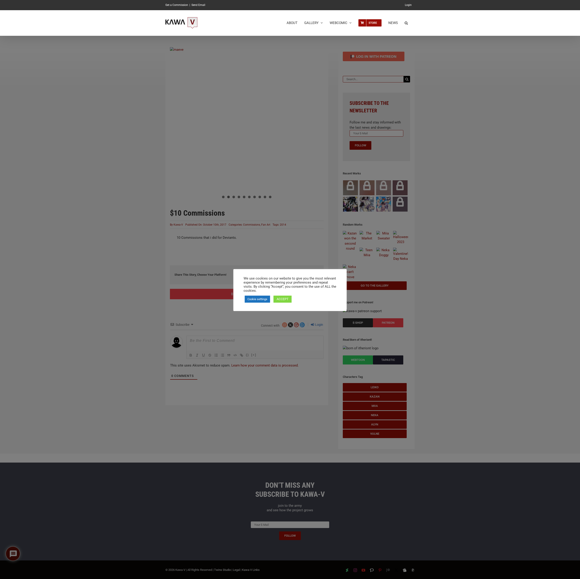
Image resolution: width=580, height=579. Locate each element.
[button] (406, 23)
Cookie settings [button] (257, 299)
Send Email (198, 5)
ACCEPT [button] (282, 299)
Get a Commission (176, 5)
